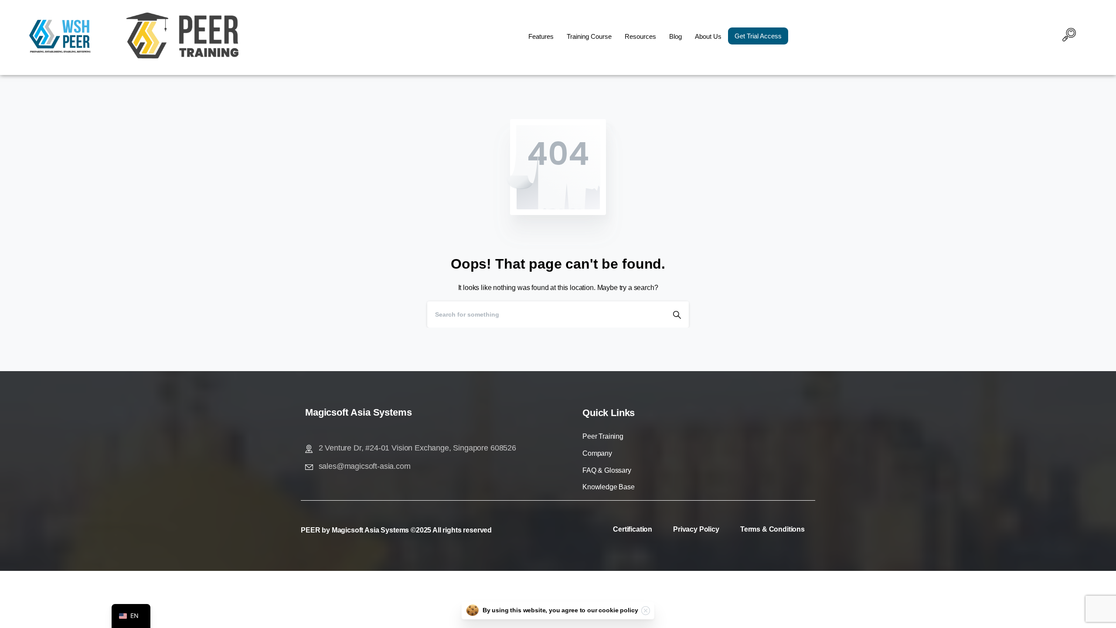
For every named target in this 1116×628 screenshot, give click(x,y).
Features (541, 36)
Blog (675, 36)
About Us (708, 36)
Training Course (589, 36)
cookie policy (618, 610)
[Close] (645, 610)
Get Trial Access (758, 36)
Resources (640, 36)
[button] (1069, 36)
